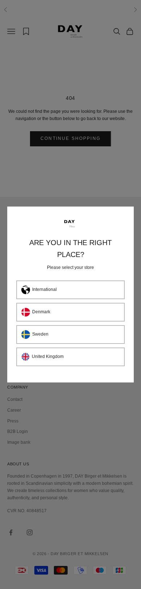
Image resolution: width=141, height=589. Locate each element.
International (44, 289)
